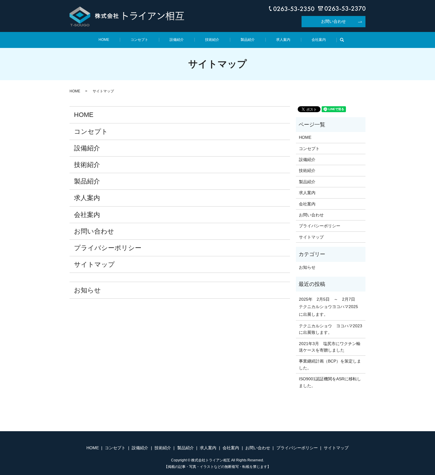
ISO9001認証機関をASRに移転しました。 (330, 382)
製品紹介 (248, 40)
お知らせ (87, 290)
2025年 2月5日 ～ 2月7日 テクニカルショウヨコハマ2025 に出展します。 (330, 306)
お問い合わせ (333, 21)
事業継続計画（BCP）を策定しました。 (330, 364)
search (344, 39)
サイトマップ (94, 264)
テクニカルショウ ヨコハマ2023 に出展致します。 (330, 329)
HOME (104, 40)
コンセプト (139, 40)
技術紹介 (212, 40)
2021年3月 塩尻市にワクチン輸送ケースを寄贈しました (329, 346)
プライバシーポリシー (107, 248)
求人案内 (283, 40)
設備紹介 (177, 40)
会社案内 (319, 40)
